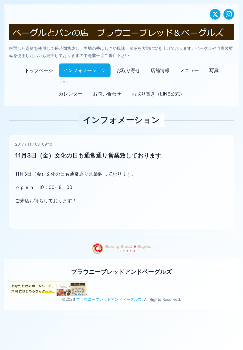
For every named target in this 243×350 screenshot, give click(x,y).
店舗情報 (160, 70)
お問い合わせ (107, 94)
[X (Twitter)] (215, 14)
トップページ (39, 70)
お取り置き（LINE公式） (158, 94)
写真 (214, 70)
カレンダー (70, 94)
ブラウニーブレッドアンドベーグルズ (121, 271)
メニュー (189, 70)
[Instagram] (228, 14)
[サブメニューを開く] (64, 81)
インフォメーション (84, 70)
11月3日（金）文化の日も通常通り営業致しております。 (91, 155)
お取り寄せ (128, 70)
